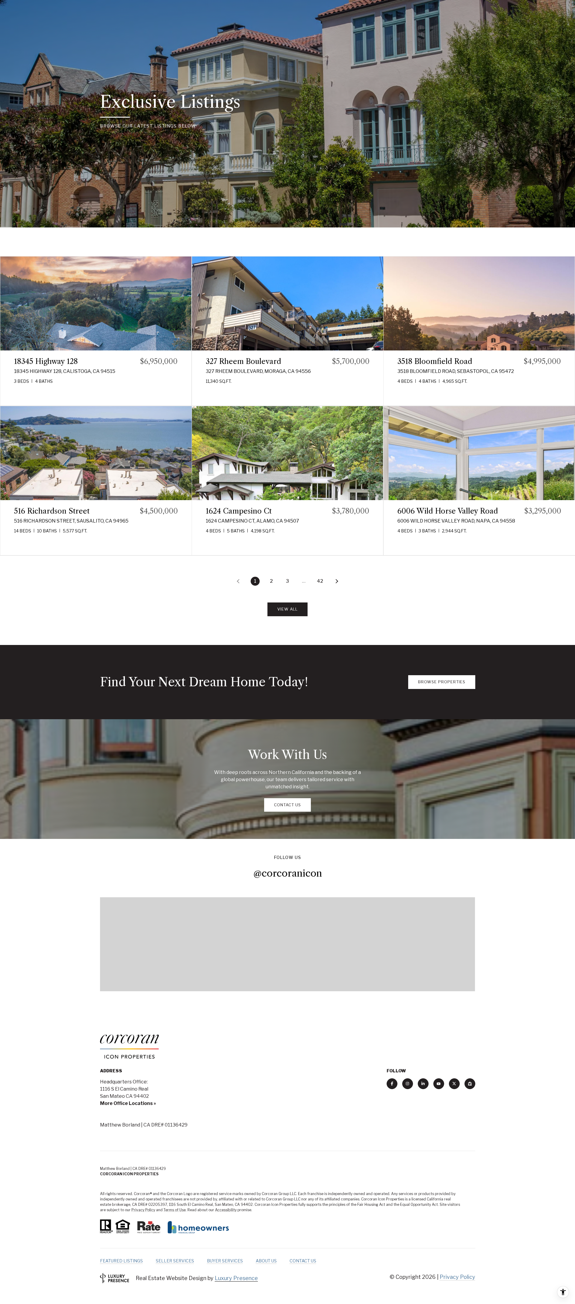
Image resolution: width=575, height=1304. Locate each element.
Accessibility (226, 1210)
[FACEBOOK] (392, 1083)
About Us (266, 1260)
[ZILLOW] (469, 1083)
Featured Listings (121, 1260)
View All (287, 609)
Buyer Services (225, 1260)
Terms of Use (175, 1210)
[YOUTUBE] (438, 1083)
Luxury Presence (236, 1278)
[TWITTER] (454, 1083)
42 (320, 581)
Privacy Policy (143, 1210)
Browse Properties (441, 681)
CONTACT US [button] (287, 804)
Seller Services (175, 1260)
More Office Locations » (128, 1103)
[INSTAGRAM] (407, 1083)
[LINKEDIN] (423, 1083)
